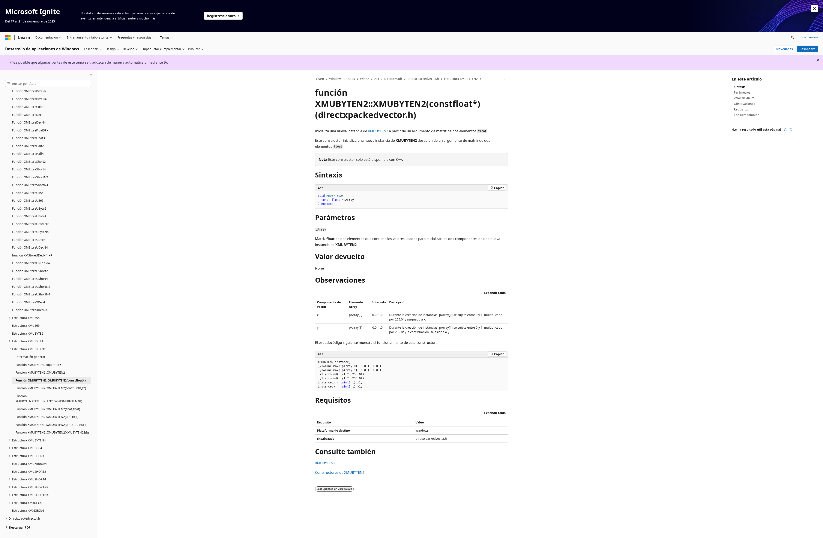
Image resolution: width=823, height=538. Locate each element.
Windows (335, 79)
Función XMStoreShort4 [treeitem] (29, 169)
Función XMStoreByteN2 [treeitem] (29, 91)
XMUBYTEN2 (378, 131)
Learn (320, 79)
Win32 (364, 79)
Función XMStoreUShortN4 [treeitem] (31, 294)
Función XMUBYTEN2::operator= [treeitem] (38, 365)
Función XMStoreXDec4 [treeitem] (28, 302)
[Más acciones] (504, 79)
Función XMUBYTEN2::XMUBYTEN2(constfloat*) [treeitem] (50, 380)
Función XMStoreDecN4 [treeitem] (29, 122)
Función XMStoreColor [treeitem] (28, 107)
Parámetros (742, 92)
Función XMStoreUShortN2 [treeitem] (31, 287)
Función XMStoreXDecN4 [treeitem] (29, 310)
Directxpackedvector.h (423, 79)
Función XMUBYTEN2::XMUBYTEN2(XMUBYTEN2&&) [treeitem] (52, 432)
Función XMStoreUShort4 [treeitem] (30, 279)
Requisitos (741, 109)
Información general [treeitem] (30, 357)
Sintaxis (739, 87)
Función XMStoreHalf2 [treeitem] (28, 146)
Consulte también (746, 115)
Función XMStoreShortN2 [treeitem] (30, 177)
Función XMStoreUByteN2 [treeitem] (30, 224)
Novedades (784, 49)
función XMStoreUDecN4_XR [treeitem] (32, 255)
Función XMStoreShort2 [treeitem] (29, 161)
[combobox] (48, 83)
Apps (351, 79)
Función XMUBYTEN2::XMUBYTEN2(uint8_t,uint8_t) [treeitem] (51, 425)
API (376, 79)
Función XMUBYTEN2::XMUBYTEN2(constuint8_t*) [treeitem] (50, 388)
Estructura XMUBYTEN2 (461, 79)
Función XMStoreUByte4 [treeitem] (29, 216)
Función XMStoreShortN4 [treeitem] (30, 185)
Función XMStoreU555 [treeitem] (28, 193)
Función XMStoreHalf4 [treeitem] (28, 154)
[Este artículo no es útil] (790, 129)
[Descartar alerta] (814, 8)
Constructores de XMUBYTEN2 (339, 472)
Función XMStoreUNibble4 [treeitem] (31, 263)
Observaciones (744, 104)
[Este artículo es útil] (785, 129)
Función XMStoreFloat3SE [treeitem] (30, 138)
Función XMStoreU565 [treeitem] (28, 200)
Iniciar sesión (808, 37)
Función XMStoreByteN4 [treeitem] (29, 99)
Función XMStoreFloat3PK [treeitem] (30, 130)
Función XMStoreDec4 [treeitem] (27, 115)
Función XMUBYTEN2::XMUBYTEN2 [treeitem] (40, 372)
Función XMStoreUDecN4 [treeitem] (30, 247)
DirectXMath (393, 79)
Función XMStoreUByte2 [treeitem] (29, 208)
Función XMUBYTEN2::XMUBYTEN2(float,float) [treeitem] (47, 409)
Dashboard (807, 49)
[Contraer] (91, 75)
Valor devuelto (744, 98)
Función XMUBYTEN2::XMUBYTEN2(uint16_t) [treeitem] (46, 417)
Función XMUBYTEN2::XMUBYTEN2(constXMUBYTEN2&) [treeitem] (48, 398)
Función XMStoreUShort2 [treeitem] (30, 271)
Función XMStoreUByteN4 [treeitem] (30, 232)
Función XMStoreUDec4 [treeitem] (28, 240)
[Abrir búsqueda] (792, 37)
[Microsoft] (8, 37)
